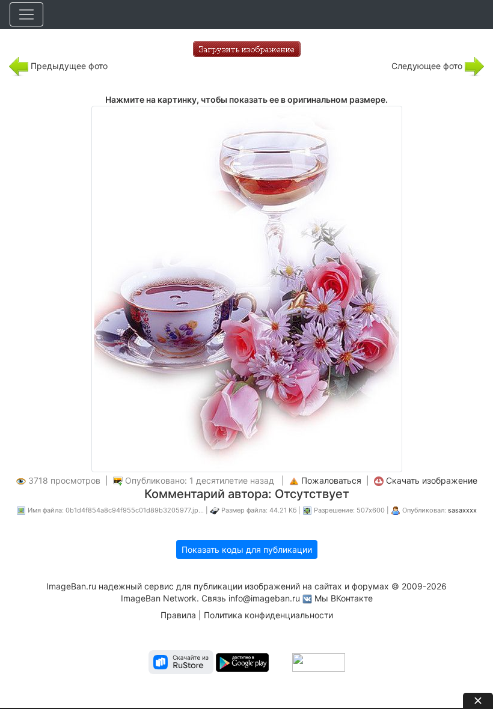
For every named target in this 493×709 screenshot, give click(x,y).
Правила (178, 615)
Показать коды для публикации (247, 549)
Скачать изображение (431, 480)
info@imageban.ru (264, 598)
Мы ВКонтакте (343, 598)
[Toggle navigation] (26, 14)
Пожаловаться (331, 480)
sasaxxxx (462, 510)
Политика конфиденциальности (268, 615)
